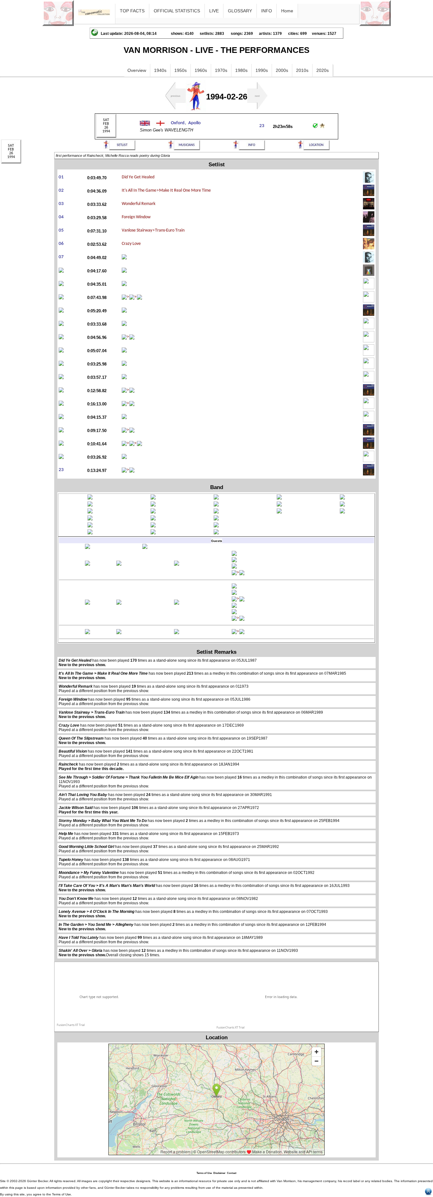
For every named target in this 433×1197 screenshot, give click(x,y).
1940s (160, 70)
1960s (201, 70)
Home (287, 10)
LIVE (214, 10)
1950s (180, 70)
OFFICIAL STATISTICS (177, 10)
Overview (136, 70)
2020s (322, 70)
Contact (231, 1173)
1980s (241, 70)
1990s (261, 70)
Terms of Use (204, 1173)
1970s (221, 70)
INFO (266, 10)
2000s (282, 70)
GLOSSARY (240, 10)
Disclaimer (219, 1173)
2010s (302, 70)
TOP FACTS (132, 10)
